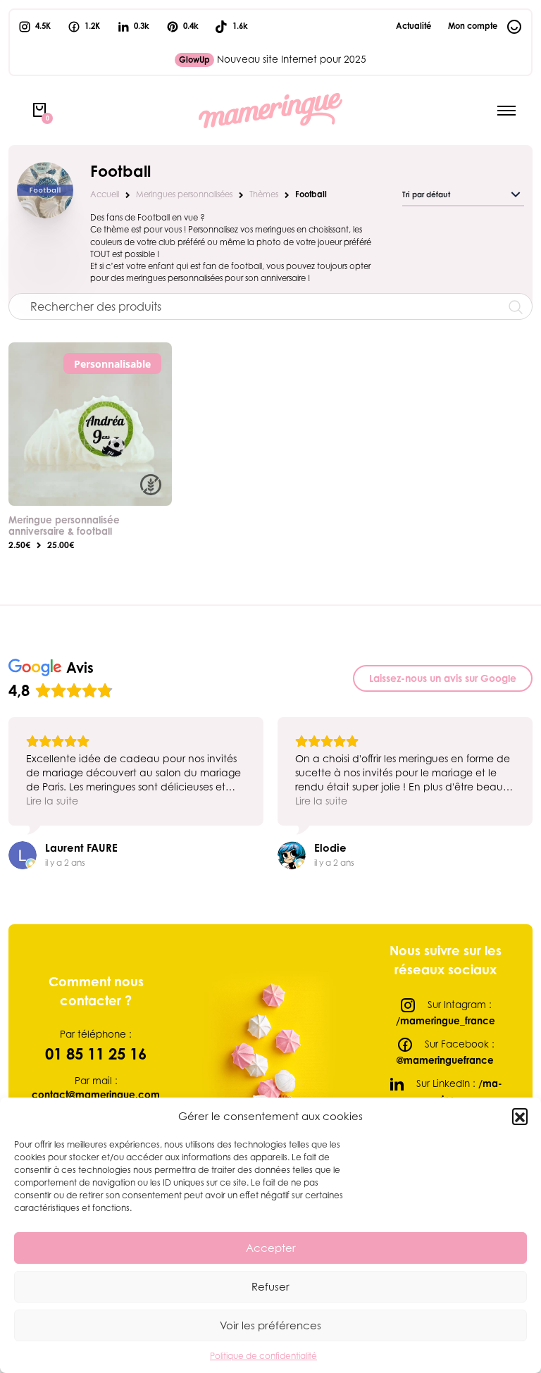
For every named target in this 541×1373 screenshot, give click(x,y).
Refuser (270, 1286)
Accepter (271, 1247)
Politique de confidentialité (263, 1355)
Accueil (104, 194)
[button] (520, 1116)
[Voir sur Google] (22, 855)
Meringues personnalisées (184, 194)
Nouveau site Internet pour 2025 (272, 59)
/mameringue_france (445, 1020)
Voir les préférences (270, 1325)
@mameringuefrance (445, 1060)
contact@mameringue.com (96, 1094)
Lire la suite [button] (52, 801)
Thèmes (263, 194)
